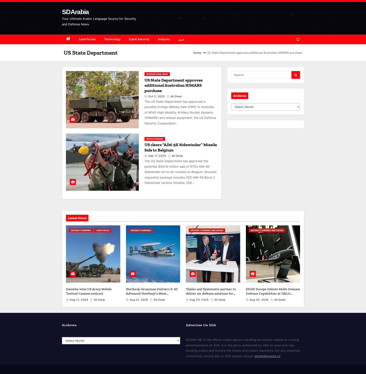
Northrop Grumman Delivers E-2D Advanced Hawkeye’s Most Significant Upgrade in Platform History (152, 295)
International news (157, 74)
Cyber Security (139, 39)
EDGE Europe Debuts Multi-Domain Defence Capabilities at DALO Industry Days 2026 (273, 293)
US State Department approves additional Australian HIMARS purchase (173, 85)
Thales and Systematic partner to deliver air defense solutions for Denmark (211, 293)
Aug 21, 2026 (79, 299)
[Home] (68, 39)
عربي (181, 39)
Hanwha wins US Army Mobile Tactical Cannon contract (89, 291)
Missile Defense (154, 139)
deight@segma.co (267, 356)
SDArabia (75, 11)
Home (197, 52)
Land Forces (87, 39)
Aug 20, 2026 (199, 299)
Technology (112, 39)
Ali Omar (176, 96)
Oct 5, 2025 (156, 96)
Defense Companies (81, 230)
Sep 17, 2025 (157, 155)
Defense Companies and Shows (207, 230)
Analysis (164, 39)
